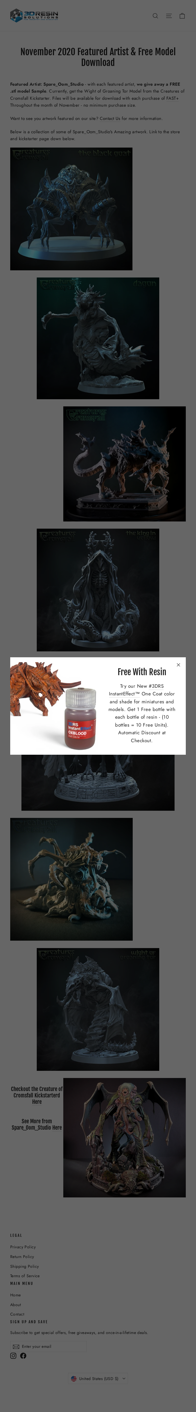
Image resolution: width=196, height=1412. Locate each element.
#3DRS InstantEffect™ (136, 690)
